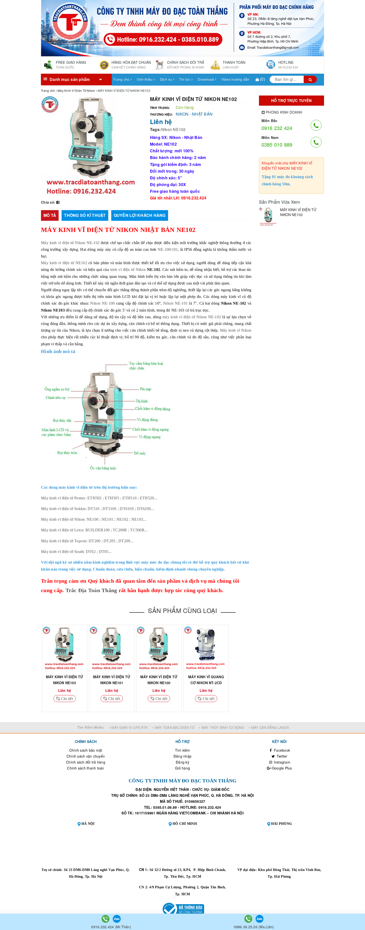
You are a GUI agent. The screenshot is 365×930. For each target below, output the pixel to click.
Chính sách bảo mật (85, 750)
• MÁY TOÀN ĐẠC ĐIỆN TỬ (173, 727)
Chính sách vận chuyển (86, 756)
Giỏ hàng (182, 768)
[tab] (50, 215)
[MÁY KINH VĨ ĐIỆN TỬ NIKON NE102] (268, 216)
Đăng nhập (182, 756)
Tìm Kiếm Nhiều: (90, 727)
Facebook (281, 750)
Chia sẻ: (48, 202)
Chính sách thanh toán (85, 768)
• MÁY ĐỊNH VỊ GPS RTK (128, 727)
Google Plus (281, 768)
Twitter (282, 756)
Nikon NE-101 (175, 303)
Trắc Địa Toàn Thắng (91, 590)
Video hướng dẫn (235, 79)
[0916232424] (106, 918)
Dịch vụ (166, 79)
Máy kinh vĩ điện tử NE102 (64, 263)
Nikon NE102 (173, 129)
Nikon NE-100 (102, 303)
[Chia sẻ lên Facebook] (57, 202)
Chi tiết (66, 699)
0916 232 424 (276, 127)
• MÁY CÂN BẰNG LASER (269, 727)
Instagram (281, 762)
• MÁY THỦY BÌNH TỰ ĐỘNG (221, 727)
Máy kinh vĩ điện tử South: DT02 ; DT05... (76, 551)
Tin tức (185, 79)
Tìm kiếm (182, 750)
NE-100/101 (168, 249)
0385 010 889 (276, 144)
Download (206, 79)
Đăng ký (182, 762)
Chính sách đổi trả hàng (85, 762)
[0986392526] (248, 918)
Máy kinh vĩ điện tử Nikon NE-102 (70, 243)
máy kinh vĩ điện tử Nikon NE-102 (191, 317)
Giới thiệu (145, 79)
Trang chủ (122, 79)
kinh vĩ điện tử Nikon (128, 269)
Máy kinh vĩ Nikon (236, 330)
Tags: (155, 129)
